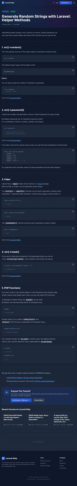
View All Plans (39, 400)
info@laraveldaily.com (44, 479)
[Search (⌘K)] (54, 2)
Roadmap (43, 463)
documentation (15, 98)
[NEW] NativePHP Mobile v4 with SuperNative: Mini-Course (13, 417)
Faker (40, 184)
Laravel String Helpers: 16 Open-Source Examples (24, 378)
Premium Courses (45, 461)
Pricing (61, 465)
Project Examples (45, 465)
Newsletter (63, 463)
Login (57, 2)
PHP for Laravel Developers (44, 381)
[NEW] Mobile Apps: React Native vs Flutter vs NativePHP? (38, 417)
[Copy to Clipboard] (73, 57)
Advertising (63, 468)
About (61, 461)
